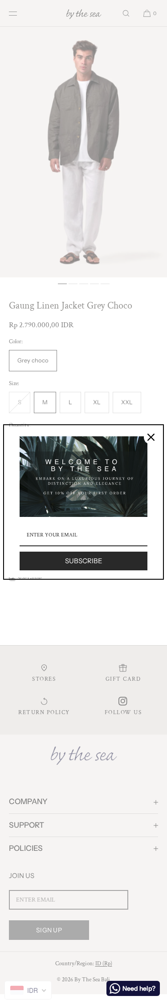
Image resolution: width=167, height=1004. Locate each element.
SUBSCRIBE (83, 561)
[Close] (151, 437)
